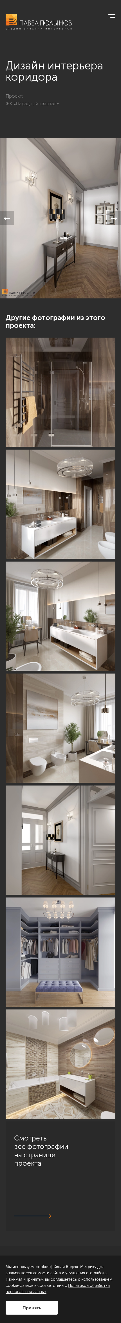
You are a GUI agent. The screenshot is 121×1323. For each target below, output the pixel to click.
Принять (32, 1307)
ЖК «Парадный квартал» (32, 103)
